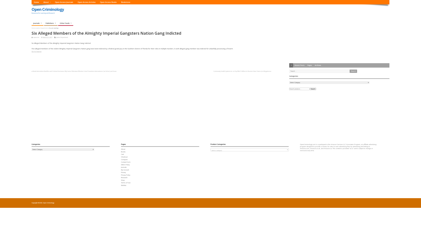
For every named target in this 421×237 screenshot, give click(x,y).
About (46, 2)
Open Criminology (48, 9)
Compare (124, 160)
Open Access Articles (87, 2)
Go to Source (36, 51)
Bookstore (125, 2)
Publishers (50, 23)
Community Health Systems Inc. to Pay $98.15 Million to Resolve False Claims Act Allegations (241, 71)
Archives (318, 65)
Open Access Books (108, 2)
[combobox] (249, 149)
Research (124, 178)
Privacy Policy (125, 175)
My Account (125, 170)
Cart (122, 154)
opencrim (36, 37)
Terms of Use (125, 183)
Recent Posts (299, 65)
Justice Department (62, 37)
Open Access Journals (64, 2)
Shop (123, 180)
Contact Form (125, 162)
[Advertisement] (305, 44)
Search (313, 89)
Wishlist (123, 185)
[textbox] (250, 150)
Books (123, 152)
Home (36, 2)
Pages (309, 65)
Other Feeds (65, 23)
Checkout (124, 157)
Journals (36, 23)
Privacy (123, 172)
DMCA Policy (125, 165)
